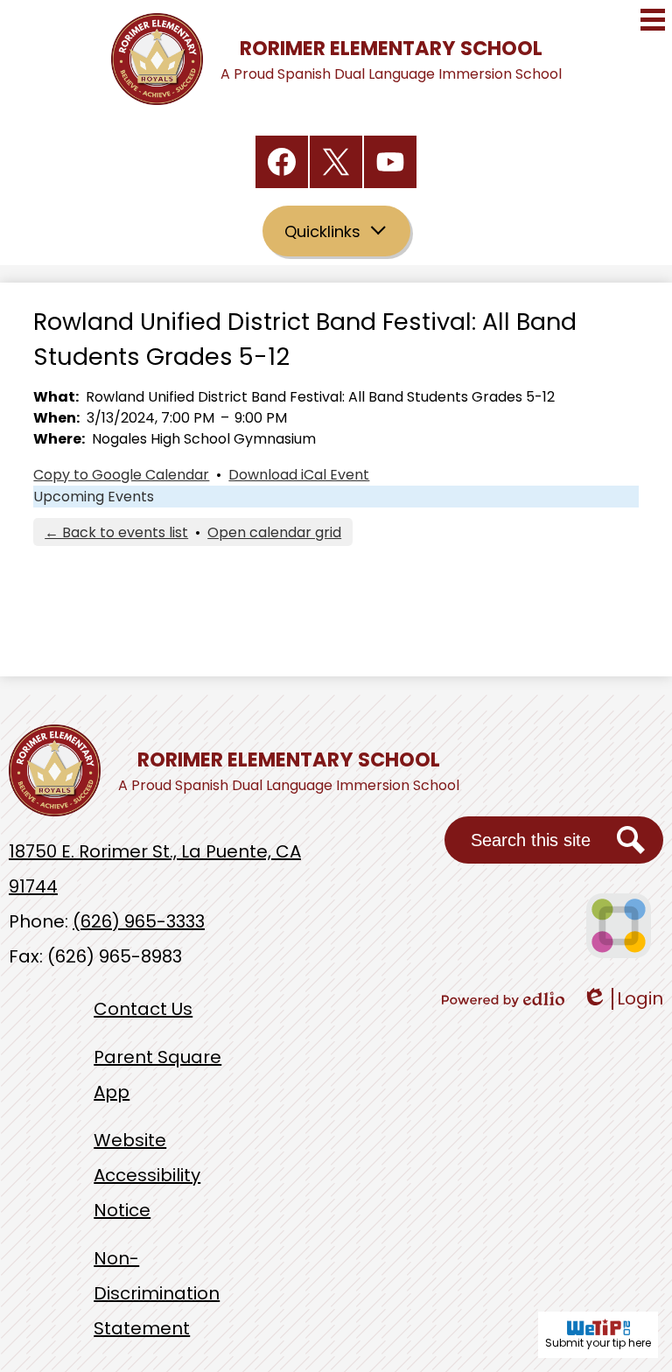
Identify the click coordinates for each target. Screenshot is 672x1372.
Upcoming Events (93, 496)
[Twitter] (336, 162)
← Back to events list (116, 532)
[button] (336, 231)
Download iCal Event (298, 475)
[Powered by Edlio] (503, 999)
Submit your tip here (598, 1342)
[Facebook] (282, 162)
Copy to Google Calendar (121, 475)
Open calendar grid (274, 532)
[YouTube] (390, 162)
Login (622, 999)
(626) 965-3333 (139, 921)
